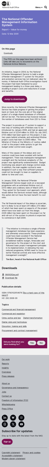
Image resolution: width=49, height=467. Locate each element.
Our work (6, 359)
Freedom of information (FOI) (15, 400)
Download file (11, 278)
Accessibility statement (12, 455)
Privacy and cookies (31, 452)
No (41, 343)
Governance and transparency (15, 387)
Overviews (6, 372)
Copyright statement (11, 452)
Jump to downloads (14, 99)
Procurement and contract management (19, 330)
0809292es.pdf (12, 274)
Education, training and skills (14, 326)
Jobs (4, 392)
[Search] (45, 7)
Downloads (8, 53)
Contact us (7, 396)
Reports (5, 363)
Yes (32, 343)
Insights (5, 368)
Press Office (7, 408)
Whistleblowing (8, 404)
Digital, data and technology (14, 322)
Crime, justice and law (11, 318)
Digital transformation (32, 318)
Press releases (8, 376)
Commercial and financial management (19, 309)
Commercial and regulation (13, 313)
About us (6, 383)
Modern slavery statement (13, 458)
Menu (38, 7)
